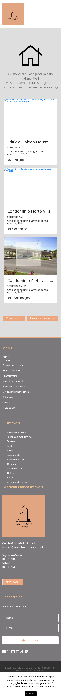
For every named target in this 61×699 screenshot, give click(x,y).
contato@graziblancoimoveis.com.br (23, 547)
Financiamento (9, 376)
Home (5, 357)
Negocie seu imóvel (12, 381)
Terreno (11, 441)
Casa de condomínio (17, 432)
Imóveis (6, 361)
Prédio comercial (15, 459)
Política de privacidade (13, 386)
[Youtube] (13, 651)
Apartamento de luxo (17, 482)
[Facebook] (4, 651)
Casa (10, 450)
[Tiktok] (22, 651)
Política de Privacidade (42, 686)
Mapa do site (8, 407)
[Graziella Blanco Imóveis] (19, 14)
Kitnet (10, 477)
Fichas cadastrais (11, 370)
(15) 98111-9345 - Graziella (20, 543)
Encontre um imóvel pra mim (42, 318)
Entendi (30, 693)
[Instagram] (8, 651)
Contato (6, 402)
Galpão (10, 473)
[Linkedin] (17, 651)
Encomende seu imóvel (14, 365)
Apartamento (13, 455)
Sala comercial (14, 468)
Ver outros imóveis (14, 318)
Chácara (11, 464)
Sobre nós (7, 397)
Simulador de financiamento (16, 391)
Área (9, 446)
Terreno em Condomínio (19, 436)
